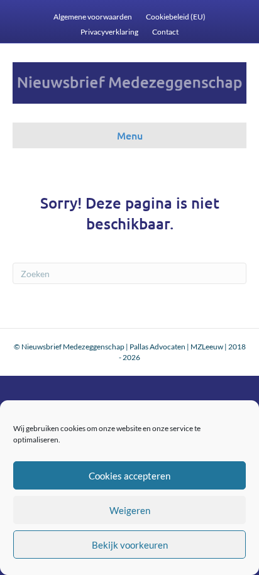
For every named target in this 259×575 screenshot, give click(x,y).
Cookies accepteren (129, 475)
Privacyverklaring (109, 31)
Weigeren (129, 510)
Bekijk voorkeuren (130, 544)
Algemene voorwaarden (92, 16)
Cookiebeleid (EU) (176, 16)
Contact (165, 31)
